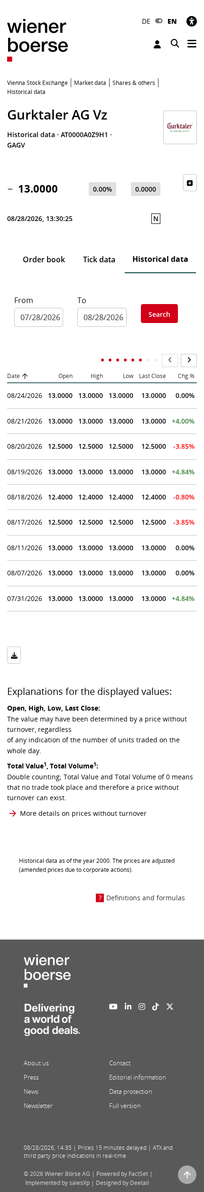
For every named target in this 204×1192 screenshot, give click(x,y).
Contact (119, 1063)
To (81, 300)
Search (159, 314)
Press (31, 1077)
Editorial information (137, 1077)
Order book (44, 259)
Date (13, 376)
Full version (125, 1105)
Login (158, 44)
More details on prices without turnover (83, 813)
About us (36, 1063)
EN (172, 21)
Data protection (130, 1091)
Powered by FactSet (122, 1174)
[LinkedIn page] (128, 1006)
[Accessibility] (191, 21)
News (31, 1091)
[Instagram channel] (142, 1006)
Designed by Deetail (122, 1183)
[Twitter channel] (170, 1006)
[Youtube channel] (113, 1006)
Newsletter (38, 1105)
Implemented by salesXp (57, 1183)
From (23, 300)
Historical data (160, 259)
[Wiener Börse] (37, 39)
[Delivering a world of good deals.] (52, 1022)
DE (146, 21)
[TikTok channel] (155, 1006)
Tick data (99, 259)
